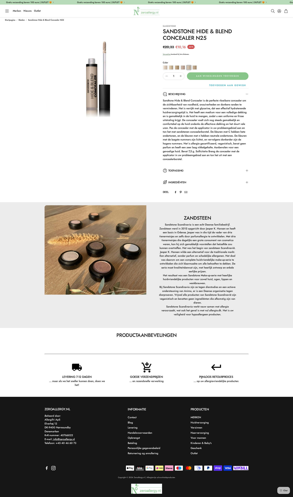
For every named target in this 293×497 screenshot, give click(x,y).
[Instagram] (53, 468)
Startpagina (10, 20)
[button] (7, 11)
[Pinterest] (180, 192)
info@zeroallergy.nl (63, 439)
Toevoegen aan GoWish (227, 85)
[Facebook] (175, 192)
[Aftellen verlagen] (166, 76)
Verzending (166, 54)
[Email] (185, 192)
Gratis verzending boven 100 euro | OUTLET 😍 (29, 2)
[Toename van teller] (180, 76)
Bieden (22, 20)
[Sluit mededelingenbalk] (290, 2)
